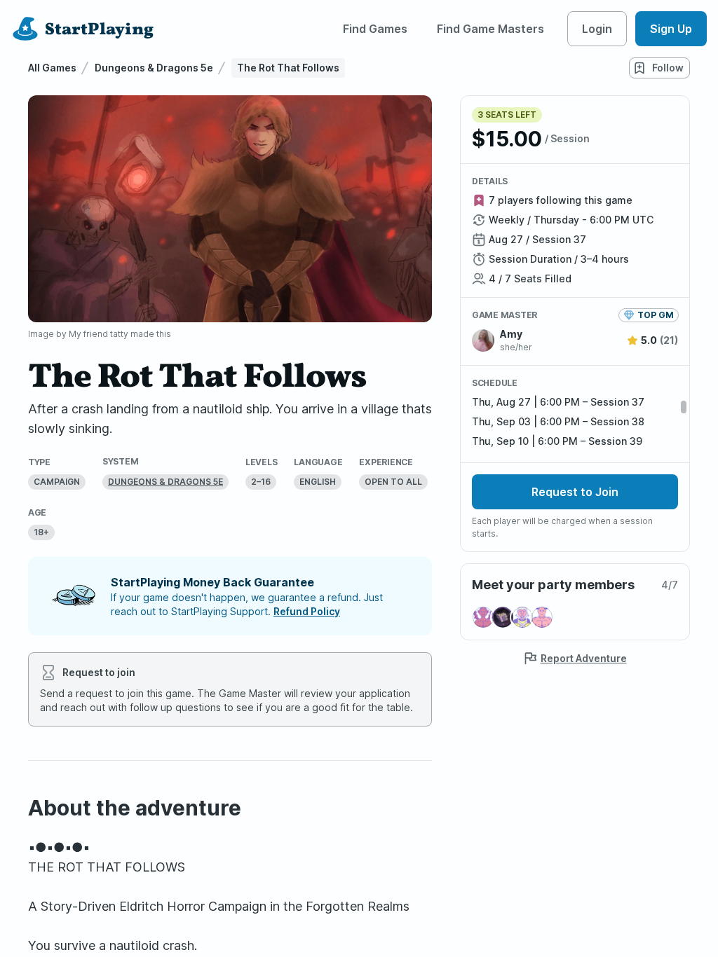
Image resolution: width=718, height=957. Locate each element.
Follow (668, 68)
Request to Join (574, 492)
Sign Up (671, 29)
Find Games (375, 29)
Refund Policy (306, 611)
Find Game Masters (490, 29)
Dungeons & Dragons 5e (154, 68)
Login (597, 29)
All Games (52, 68)
